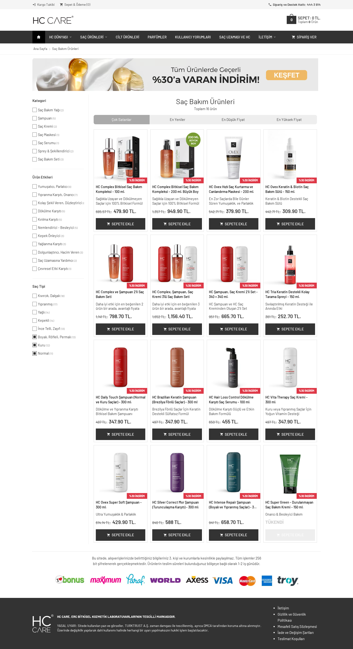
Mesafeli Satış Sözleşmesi (297, 626)
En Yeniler (177, 119)
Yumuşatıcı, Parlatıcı (54, 187)
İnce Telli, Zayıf (51, 329)
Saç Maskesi (48, 135)
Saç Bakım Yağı (50, 110)
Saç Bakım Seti (50, 159)
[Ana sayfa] (38, 37)
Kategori (39, 100)
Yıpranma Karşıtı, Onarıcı (57, 195)
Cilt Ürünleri (127, 37)
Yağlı (43, 312)
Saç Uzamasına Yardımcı (57, 260)
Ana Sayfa (40, 49)
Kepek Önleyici (51, 236)
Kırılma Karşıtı (50, 219)
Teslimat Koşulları (291, 639)
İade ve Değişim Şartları (296, 632)
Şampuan (46, 118)
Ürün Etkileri (42, 177)
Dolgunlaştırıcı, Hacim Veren (60, 252)
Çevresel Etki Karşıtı (54, 269)
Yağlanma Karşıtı (52, 244)
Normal (45, 353)
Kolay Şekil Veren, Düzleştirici (61, 203)
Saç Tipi (38, 286)
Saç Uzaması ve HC (234, 37)
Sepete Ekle (123, 224)
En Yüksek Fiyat (289, 119)
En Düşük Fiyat (233, 119)
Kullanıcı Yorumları (193, 37)
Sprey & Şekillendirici (55, 151)
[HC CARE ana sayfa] (52, 20)
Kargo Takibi (46, 4)
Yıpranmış (47, 304)
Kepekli (46, 320)
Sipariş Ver (306, 37)
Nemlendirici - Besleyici (58, 228)
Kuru (44, 345)
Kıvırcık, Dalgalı (51, 296)
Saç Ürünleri (91, 37)
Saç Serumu (48, 143)
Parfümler (157, 37)
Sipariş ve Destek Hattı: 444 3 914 (297, 4)
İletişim (265, 37)
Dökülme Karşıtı (51, 211)
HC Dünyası (58, 37)
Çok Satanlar (121, 119)
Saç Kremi (47, 126)
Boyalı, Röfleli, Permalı (56, 337)
